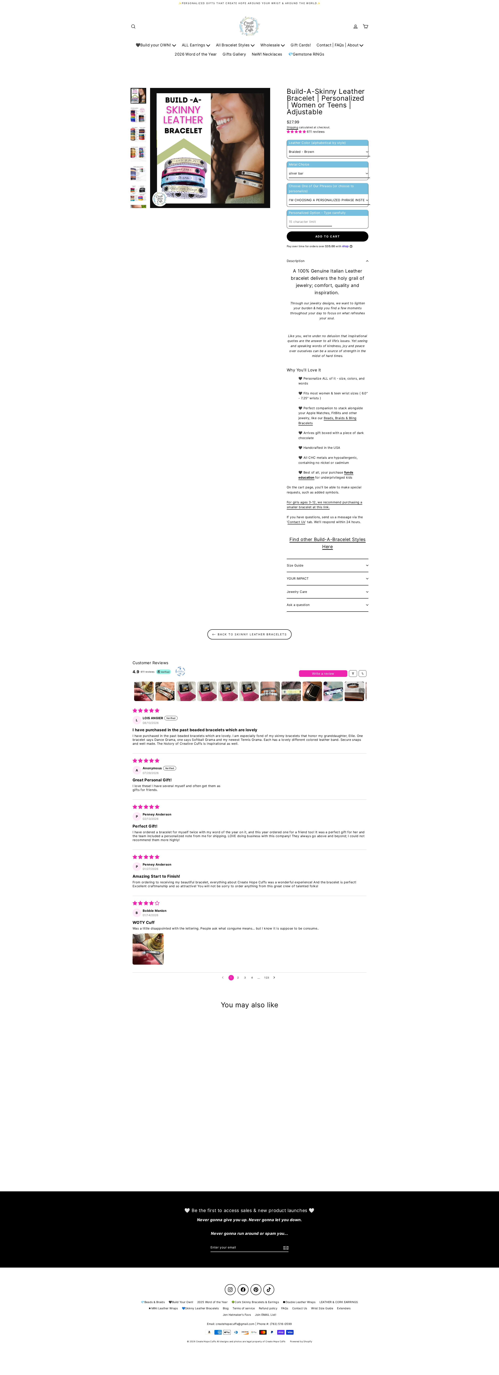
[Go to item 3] (186, 691)
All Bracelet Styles (233, 45)
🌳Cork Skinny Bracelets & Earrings (255, 1302)
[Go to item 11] (354, 691)
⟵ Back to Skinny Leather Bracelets (249, 634)
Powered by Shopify (301, 1341)
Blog (226, 1308)
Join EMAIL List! (265, 1314)
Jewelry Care (297, 592)
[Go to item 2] (165, 691)
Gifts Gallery (234, 54)
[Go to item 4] (207, 691)
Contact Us (296, 522)
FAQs (284, 1308)
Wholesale (270, 45)
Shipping (292, 127)
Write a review (323, 674)
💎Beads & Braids (153, 1302)
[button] (297, 132)
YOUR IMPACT (298, 578)
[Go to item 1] (144, 691)
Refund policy (268, 1308)
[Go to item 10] (333, 691)
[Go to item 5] (228, 691)
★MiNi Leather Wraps (163, 1308)
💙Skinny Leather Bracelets (200, 1308)
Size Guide (295, 565)
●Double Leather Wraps (299, 1302)
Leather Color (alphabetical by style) (317, 143)
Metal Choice (299, 164)
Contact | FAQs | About (338, 45)
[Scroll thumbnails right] (362, 691)
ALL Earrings (194, 45)
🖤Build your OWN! (154, 45)
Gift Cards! (301, 45)
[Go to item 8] (291, 691)
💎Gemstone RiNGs (306, 54)
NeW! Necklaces (267, 54)
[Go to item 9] (312, 691)
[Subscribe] (285, 1247)
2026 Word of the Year (196, 54)
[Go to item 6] (249, 691)
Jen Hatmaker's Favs (237, 1314)
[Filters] (353, 673)
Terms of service (244, 1308)
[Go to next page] (275, 977)
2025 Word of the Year (212, 1302)
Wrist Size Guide (322, 1308)
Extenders (344, 1308)
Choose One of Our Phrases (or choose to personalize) (321, 188)
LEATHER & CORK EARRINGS (338, 1302)
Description (295, 261)
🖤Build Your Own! (181, 1302)
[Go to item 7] (270, 691)
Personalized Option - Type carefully (317, 213)
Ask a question (298, 605)
